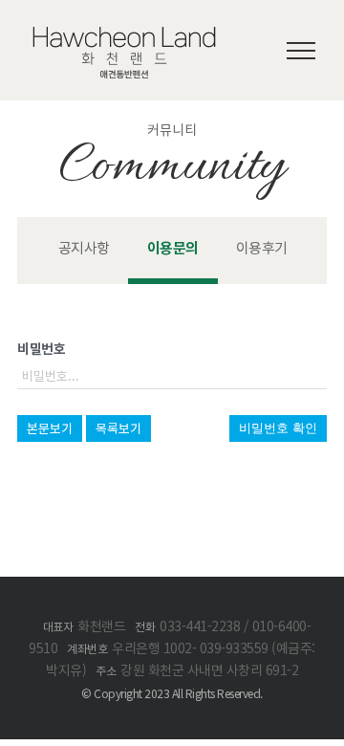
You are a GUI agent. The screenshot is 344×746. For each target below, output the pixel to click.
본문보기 (50, 428)
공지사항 (84, 247)
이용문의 (173, 247)
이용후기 (262, 247)
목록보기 (118, 428)
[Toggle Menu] (301, 50)
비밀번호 (41, 348)
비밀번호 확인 (278, 428)
